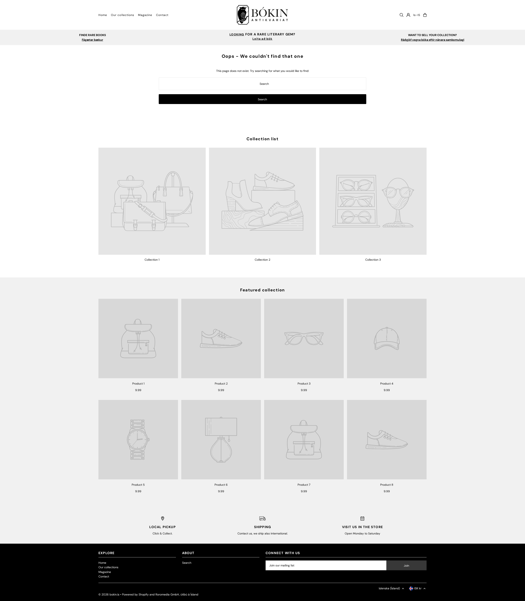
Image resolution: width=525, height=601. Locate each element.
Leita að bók (262, 39)
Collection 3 (373, 259)
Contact (103, 576)
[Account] (408, 15)
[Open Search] (401, 15)
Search (186, 563)
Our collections (108, 567)
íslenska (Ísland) (389, 588)
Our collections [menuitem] (122, 15)
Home (102, 563)
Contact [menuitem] (162, 15)
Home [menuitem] (102, 15)
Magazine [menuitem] (145, 15)
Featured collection (262, 290)
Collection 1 (152, 259)
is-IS (416, 15)
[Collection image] (152, 201)
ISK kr (417, 588)
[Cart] (425, 15)
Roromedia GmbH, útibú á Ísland (176, 594)
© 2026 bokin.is (108, 594)
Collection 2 (262, 259)
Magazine (104, 572)
